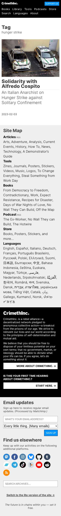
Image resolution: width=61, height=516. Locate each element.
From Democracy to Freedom (25, 190)
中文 (36, 263)
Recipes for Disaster (37, 200)
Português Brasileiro (33, 253)
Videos (8, 171)
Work (34, 195)
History (20, 147)
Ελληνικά (36, 258)
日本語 (8, 263)
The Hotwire (22, 224)
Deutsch (49, 248)
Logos (31, 171)
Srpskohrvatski (34, 277)
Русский (9, 258)
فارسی (33, 273)
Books (6, 9)
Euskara (39, 268)
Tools (28, 9)
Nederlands (12, 277)
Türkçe (21, 273)
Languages (20, 13)
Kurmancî (24, 297)
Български (23, 263)
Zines (7, 166)
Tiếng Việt (21, 292)
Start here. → (46, 385)
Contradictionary (16, 195)
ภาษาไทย (32, 287)
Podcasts (40, 9)
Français (9, 253)
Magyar (8, 273)
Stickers (47, 166)
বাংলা (31, 282)
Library (17, 9)
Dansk (8, 287)
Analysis (35, 142)
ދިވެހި (44, 292)
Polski (22, 258)
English (8, 248)
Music (20, 171)
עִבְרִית (18, 287)
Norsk (37, 297)
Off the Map (45, 210)
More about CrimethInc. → (36, 366)
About (34, 13)
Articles (9, 137)
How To (34, 147)
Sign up (51, 433)
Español (22, 248)
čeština (25, 268)
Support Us (52, 3)
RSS (18, 137)
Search (6, 13)
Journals (19, 166)
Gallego (9, 297)
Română (21, 282)
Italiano (35, 248)
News (45, 147)
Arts (6, 142)
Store (52, 9)
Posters (34, 166)
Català (35, 292)
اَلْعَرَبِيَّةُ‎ (51, 277)
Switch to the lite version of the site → (31, 495)
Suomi (50, 258)
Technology (12, 151)
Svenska (42, 282)
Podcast (9, 214)
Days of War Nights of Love (24, 205)
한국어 (8, 282)
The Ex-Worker (14, 219)
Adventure (19, 142)
